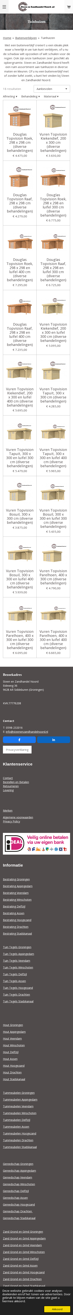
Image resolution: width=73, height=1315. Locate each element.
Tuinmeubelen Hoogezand (19, 1133)
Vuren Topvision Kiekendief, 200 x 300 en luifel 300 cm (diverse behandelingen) (53, 332)
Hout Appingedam (14, 1032)
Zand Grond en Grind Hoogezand (24, 1272)
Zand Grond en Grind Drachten (22, 1279)
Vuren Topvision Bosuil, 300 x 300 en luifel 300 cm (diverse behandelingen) (53, 518)
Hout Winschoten (14, 1045)
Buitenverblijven (26, 38)
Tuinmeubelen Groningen (19, 1093)
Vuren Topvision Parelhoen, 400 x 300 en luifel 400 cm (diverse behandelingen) (53, 640)
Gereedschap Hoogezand (19, 1204)
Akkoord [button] (57, 1309)
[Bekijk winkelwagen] (68, 7)
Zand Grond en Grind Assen (20, 1265)
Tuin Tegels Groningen (17, 947)
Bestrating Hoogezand (17, 920)
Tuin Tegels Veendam (16, 960)
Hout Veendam (12, 1038)
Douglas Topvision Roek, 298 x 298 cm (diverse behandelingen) (19, 142)
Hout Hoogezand (14, 1065)
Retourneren (11, 786)
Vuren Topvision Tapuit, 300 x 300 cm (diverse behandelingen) (53, 395)
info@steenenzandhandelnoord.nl (27, 732)
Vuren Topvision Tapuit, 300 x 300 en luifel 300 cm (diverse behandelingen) (19, 458)
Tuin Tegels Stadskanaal (18, 1001)
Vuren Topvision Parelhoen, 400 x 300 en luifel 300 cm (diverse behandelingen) (19, 640)
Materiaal (51, 96)
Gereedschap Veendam (17, 1177)
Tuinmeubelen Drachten (18, 1140)
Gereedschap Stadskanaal (19, 1218)
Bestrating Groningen (16, 879)
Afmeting (10, 96)
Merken (7, 810)
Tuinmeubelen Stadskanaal (20, 1147)
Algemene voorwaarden (18, 817)
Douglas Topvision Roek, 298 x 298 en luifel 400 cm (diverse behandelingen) (19, 270)
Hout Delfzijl (10, 1052)
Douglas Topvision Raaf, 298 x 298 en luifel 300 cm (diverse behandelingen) (53, 270)
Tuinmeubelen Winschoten (19, 1113)
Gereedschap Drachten (18, 1211)
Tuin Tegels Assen (14, 981)
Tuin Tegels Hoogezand (18, 988)
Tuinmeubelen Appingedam (20, 1099)
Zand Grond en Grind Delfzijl (21, 1259)
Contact (8, 778)
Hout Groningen (13, 1025)
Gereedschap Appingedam (19, 1170)
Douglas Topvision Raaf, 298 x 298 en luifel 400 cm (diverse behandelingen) (20, 334)
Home (7, 38)
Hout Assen (10, 1059)
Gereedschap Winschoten (19, 1184)
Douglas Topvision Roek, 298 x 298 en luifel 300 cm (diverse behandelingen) (53, 205)
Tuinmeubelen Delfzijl (16, 1120)
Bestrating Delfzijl (14, 906)
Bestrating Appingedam (18, 886)
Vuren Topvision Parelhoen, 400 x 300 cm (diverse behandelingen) (53, 577)
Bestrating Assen (13, 913)
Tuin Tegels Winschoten (18, 967)
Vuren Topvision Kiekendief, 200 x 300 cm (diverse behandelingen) (53, 142)
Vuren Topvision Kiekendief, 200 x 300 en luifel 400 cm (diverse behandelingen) (19, 397)
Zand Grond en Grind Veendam (22, 1245)
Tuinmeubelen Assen (16, 1126)
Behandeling (30, 96)
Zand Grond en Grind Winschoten (24, 1252)
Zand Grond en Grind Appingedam (24, 1238)
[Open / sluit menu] (4, 7)
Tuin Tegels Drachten (16, 994)
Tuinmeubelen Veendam (18, 1106)
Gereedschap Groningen (18, 1164)
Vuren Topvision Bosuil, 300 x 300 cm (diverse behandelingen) (19, 516)
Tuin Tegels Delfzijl (15, 974)
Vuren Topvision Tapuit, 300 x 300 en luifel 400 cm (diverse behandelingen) (53, 458)
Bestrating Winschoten (17, 899)
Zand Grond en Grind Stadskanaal (24, 1286)
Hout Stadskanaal (14, 1079)
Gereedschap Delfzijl (16, 1191)
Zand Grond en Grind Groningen (23, 1231)
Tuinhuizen (48, 38)
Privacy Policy (11, 821)
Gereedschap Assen (15, 1198)
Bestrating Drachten (15, 927)
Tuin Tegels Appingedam (18, 954)
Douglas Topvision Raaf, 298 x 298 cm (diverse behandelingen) (20, 203)
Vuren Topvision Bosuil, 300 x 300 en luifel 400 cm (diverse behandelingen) (19, 579)
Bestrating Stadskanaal (17, 933)
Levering (8, 790)
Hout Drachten (12, 1072)
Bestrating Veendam (16, 893)
